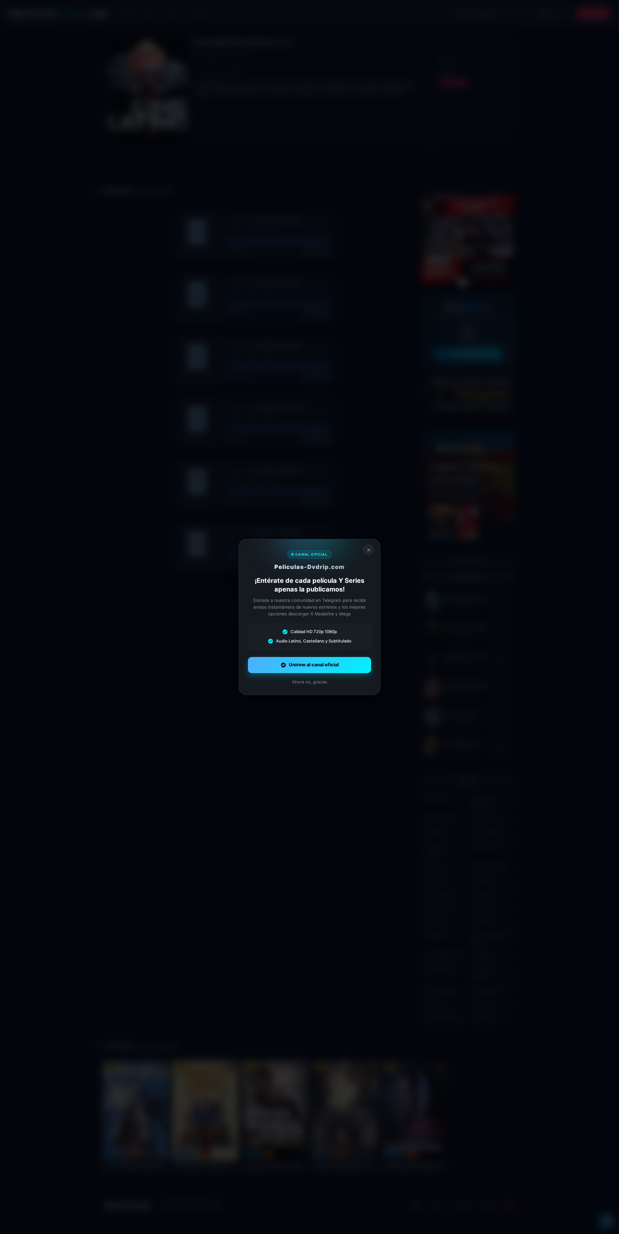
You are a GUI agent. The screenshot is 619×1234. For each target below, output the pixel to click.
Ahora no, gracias (309, 681)
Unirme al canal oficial (314, 665)
